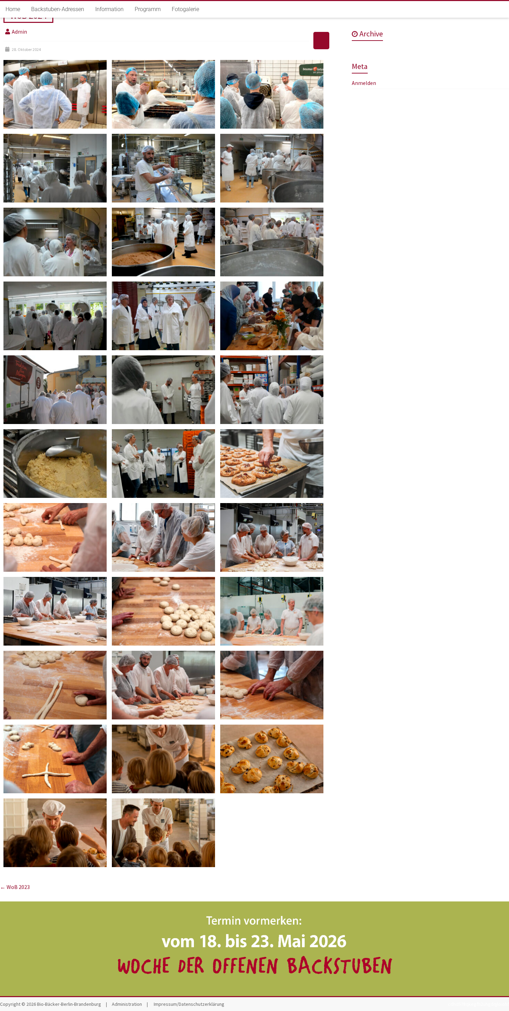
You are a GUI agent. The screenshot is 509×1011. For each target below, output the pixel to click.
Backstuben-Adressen (57, 9)
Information (109, 9)
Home (13, 9)
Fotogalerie (185, 9)
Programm (148, 9)
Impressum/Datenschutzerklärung (189, 1004)
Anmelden (364, 82)
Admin (19, 31)
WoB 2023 (15, 886)
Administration (127, 1004)
